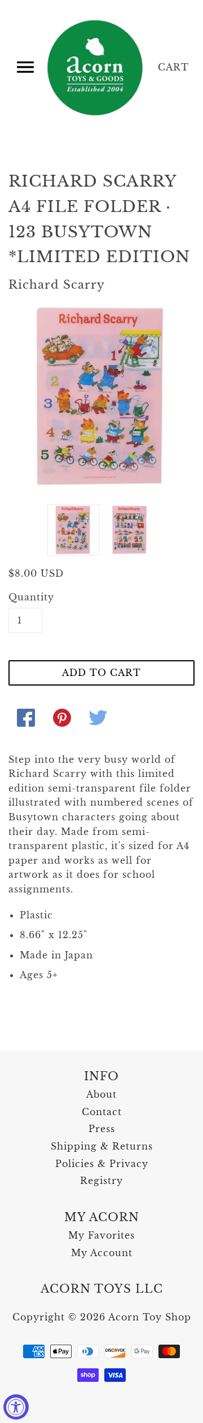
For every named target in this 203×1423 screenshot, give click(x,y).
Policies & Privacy (101, 1163)
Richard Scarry (56, 284)
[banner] (95, 67)
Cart (173, 67)
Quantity (25, 597)
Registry (101, 1180)
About (101, 1094)
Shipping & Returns (102, 1146)
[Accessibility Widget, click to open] (16, 1407)
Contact (102, 1111)
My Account (102, 1252)
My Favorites (101, 1235)
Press (102, 1128)
